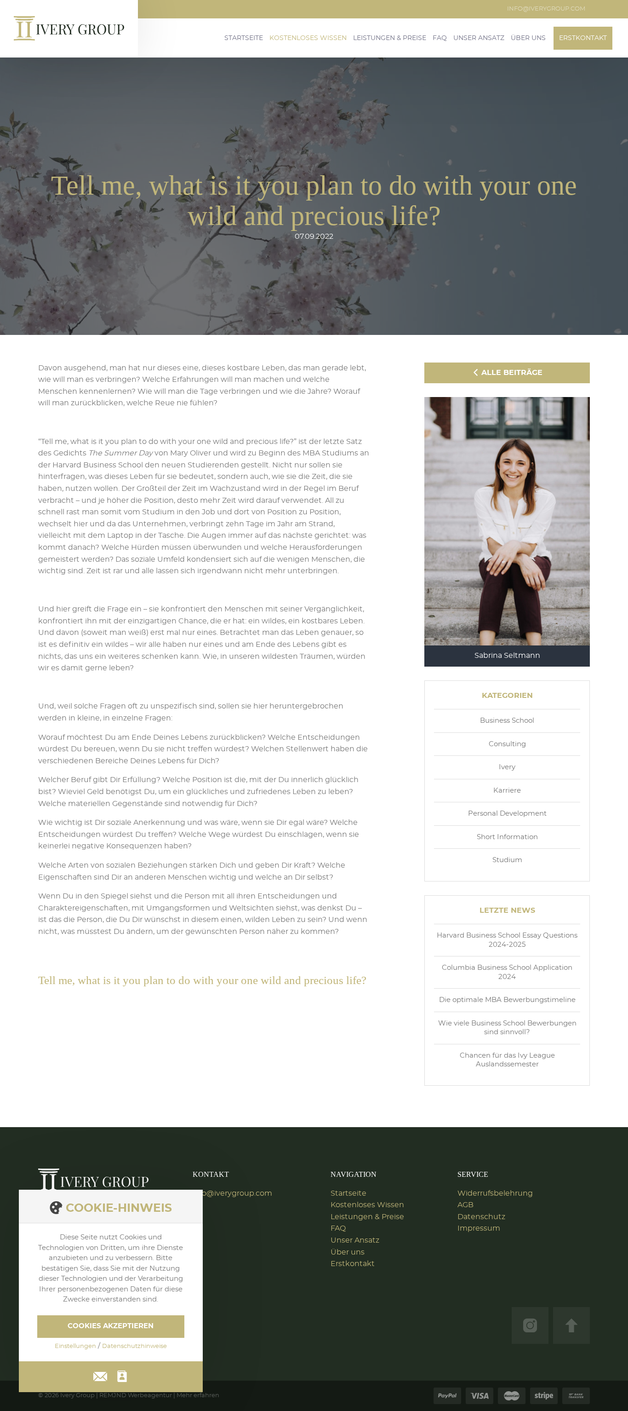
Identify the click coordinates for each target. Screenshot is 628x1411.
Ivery (507, 767)
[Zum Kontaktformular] (122, 1376)
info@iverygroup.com (546, 9)
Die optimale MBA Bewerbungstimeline (507, 999)
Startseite (243, 38)
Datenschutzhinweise (134, 1346)
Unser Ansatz (478, 38)
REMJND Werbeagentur (135, 1396)
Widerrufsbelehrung (495, 1193)
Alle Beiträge (510, 372)
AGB (465, 1205)
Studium (507, 860)
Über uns (528, 38)
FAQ (440, 38)
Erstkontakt (583, 38)
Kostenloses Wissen (308, 38)
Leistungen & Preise (389, 38)
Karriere (507, 790)
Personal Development (507, 813)
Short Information (507, 837)
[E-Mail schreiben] (100, 1375)
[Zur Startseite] (93, 1181)
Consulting (507, 744)
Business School (507, 720)
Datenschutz (481, 1217)
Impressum (478, 1228)
